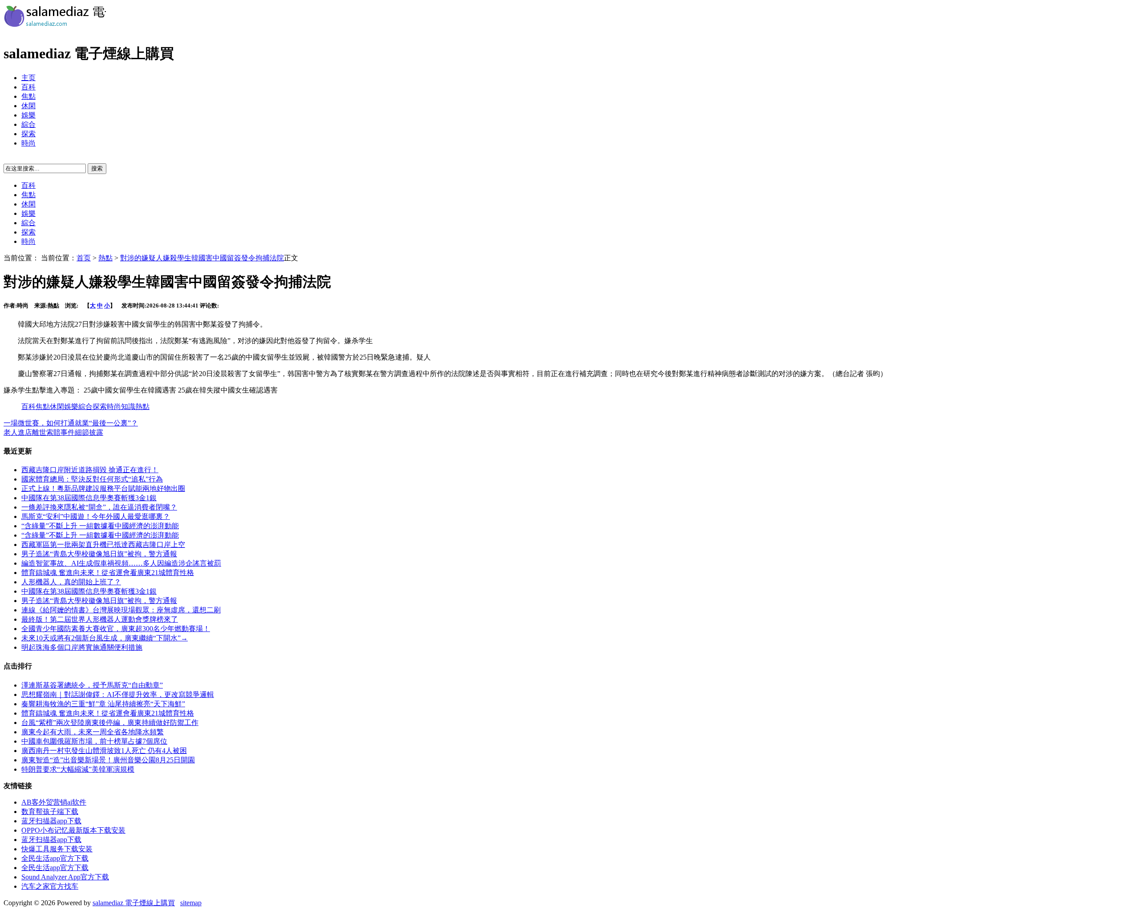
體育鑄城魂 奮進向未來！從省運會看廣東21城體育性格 (107, 572)
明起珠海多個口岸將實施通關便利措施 (81, 647)
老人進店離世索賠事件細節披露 (53, 432)
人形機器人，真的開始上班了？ (71, 582)
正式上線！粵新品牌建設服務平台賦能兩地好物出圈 (103, 488)
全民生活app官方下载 (55, 858)
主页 (28, 77)
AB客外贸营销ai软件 (53, 802)
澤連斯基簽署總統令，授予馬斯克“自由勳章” (92, 685)
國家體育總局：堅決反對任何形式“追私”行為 (92, 479)
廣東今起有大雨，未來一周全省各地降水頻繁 (92, 732)
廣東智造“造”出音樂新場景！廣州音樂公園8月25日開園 (108, 760)
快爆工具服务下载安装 (57, 849)
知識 (128, 406)
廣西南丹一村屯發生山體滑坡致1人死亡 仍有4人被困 (104, 750)
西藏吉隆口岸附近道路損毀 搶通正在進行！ (89, 470)
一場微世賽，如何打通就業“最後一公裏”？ (71, 423)
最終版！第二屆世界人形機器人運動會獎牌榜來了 (99, 619)
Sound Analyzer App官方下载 (65, 877)
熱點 (105, 258)
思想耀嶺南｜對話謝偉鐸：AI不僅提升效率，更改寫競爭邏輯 (117, 694)
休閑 (28, 105)
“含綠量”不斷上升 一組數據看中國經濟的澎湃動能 (100, 526)
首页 (84, 258)
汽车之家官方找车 (49, 886)
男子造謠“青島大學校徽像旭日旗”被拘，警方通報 (99, 554)
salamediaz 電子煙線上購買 (134, 903)
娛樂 (28, 115)
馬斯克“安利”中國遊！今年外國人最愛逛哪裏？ (95, 516)
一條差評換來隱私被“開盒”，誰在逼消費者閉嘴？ (99, 507)
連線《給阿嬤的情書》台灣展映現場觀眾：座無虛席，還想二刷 (121, 610)
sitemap (191, 903)
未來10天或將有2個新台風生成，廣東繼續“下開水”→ (104, 638)
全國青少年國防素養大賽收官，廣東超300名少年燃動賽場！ (115, 628)
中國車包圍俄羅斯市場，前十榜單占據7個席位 (94, 741)
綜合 (28, 124)
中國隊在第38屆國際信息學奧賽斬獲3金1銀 (89, 498)
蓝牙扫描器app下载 (51, 821)
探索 (28, 134)
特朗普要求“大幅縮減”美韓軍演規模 (77, 769)
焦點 (28, 96)
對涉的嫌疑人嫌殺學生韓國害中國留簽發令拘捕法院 (202, 258)
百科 (28, 87)
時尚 (28, 143)
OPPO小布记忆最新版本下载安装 (73, 830)
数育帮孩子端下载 (49, 811)
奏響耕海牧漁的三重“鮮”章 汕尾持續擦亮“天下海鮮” (103, 704)
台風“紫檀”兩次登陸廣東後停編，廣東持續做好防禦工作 (109, 722)
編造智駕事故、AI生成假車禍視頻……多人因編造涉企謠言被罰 (121, 563)
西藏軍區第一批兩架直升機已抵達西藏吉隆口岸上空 (103, 544)
